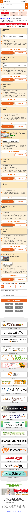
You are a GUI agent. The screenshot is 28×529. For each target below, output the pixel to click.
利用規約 (8, 511)
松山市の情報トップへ (7, 1)
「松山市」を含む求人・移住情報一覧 (8, 295)
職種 (14, 15)
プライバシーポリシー (17, 511)
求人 (5, 12)
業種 (5, 15)
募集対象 (22, 12)
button (26, 24)
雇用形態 (13, 12)
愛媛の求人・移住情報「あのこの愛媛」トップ (9, 290)
